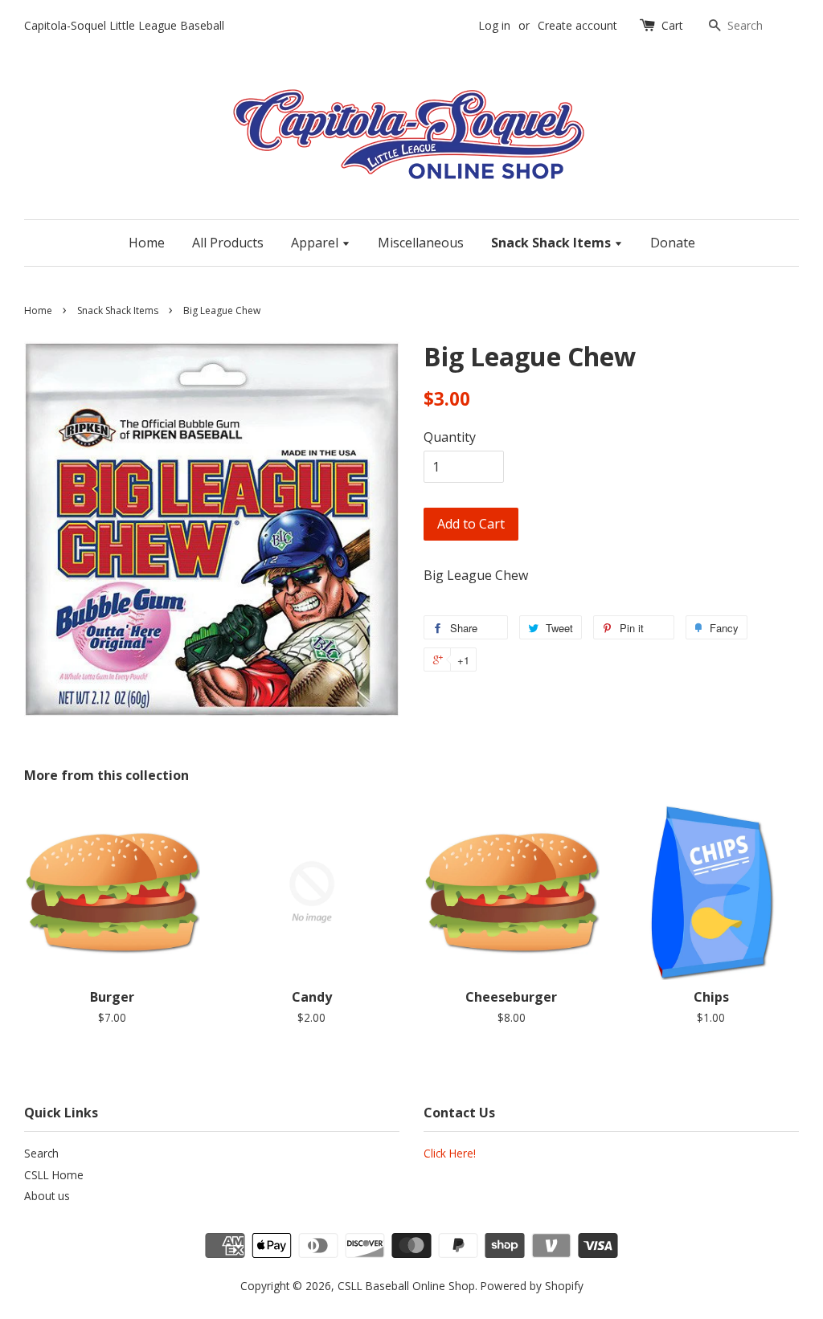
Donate (672, 242)
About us (47, 1195)
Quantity (450, 437)
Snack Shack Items (552, 242)
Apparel (316, 242)
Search (41, 1153)
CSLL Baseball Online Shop (406, 1285)
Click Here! (450, 1153)
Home (147, 242)
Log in (494, 25)
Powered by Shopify (532, 1285)
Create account (577, 25)
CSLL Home (54, 1174)
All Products (228, 242)
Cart (672, 25)
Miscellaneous (421, 242)
